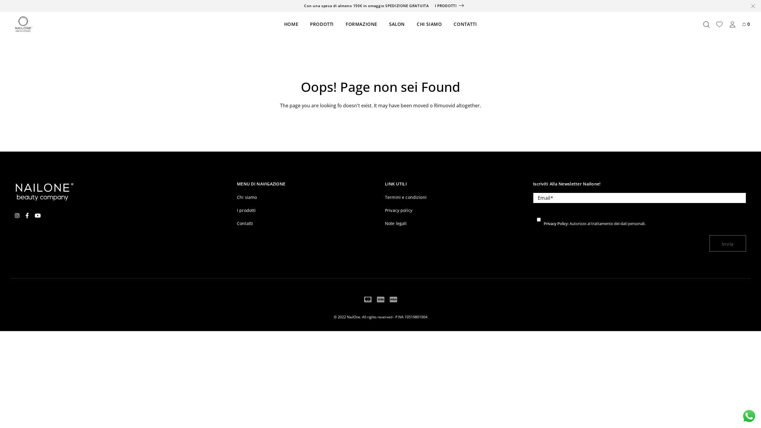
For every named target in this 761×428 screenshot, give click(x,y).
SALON (397, 24)
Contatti (245, 223)
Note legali (396, 223)
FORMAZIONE (361, 24)
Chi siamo (247, 197)
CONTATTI (465, 24)
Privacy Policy (556, 223)
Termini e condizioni (406, 197)
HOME (291, 24)
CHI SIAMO (429, 24)
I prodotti (446, 5)
